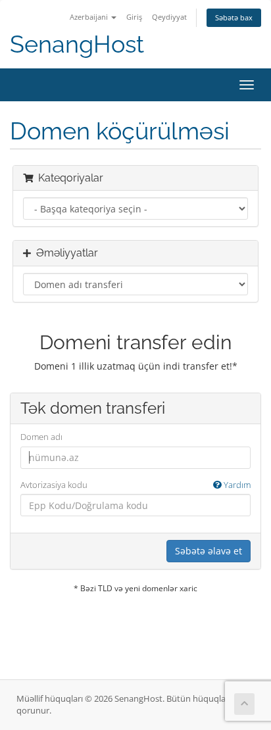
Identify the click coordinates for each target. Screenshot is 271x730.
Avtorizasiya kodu (135, 485)
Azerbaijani (90, 17)
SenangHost (77, 44)
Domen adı (41, 437)
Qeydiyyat (169, 17)
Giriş (134, 17)
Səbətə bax (234, 17)
